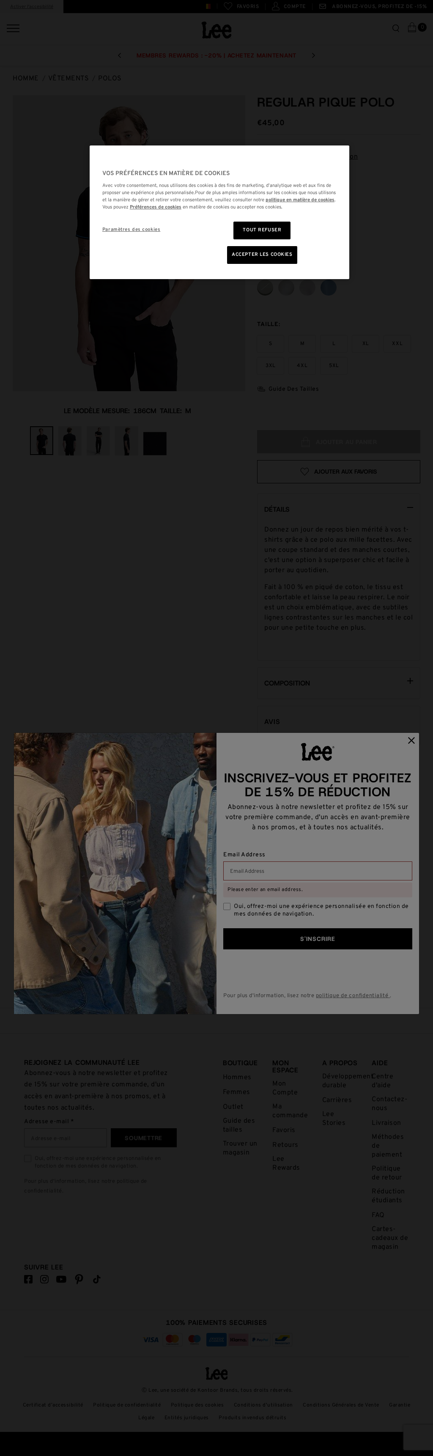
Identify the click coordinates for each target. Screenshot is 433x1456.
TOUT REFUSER (262, 230)
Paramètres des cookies (131, 230)
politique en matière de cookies (300, 200)
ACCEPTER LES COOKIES (262, 255)
